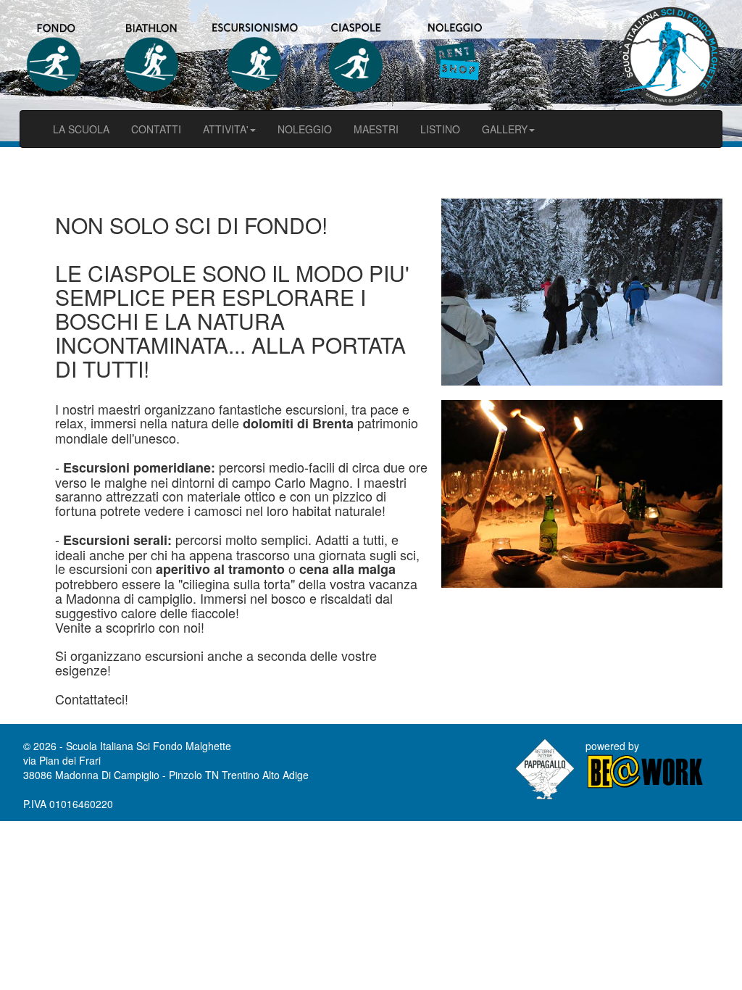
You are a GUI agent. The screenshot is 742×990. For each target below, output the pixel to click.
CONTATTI (156, 129)
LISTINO (440, 129)
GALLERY (505, 129)
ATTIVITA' (226, 129)
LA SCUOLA (81, 129)
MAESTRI (376, 129)
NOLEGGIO (305, 129)
